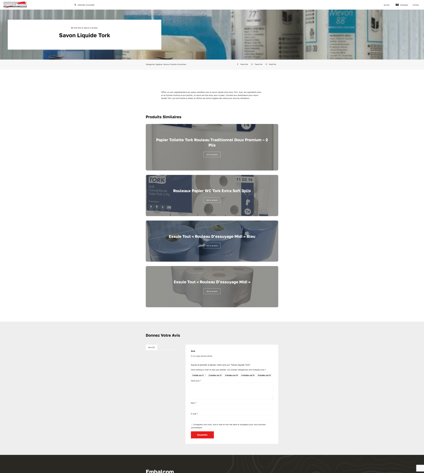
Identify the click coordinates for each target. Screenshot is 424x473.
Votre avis (196, 381)
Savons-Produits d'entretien (174, 64)
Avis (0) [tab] (151, 347)
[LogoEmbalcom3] (15, 2)
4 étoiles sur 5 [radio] (247, 375)
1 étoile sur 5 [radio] (197, 375)
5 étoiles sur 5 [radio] (264, 375)
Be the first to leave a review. (84, 28)
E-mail (194, 414)
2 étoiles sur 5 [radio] (215, 375)
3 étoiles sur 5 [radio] (231, 375)
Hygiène (159, 64)
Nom (193, 403)
